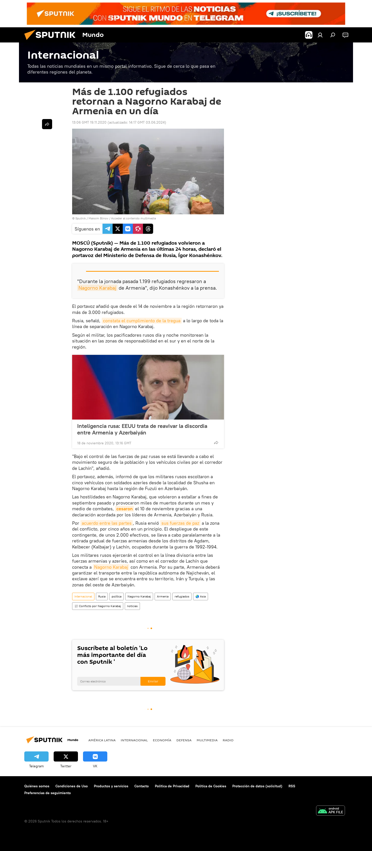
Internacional (83, 596)
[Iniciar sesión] (320, 35)
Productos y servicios (111, 786)
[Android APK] (330, 811)
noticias (132, 606)
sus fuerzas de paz (180, 523)
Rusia (102, 596)
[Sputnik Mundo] (52, 41)
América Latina (102, 740)
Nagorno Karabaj (97, 288)
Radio (228, 740)
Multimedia (207, 740)
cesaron (124, 509)
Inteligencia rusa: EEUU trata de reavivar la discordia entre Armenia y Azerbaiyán (142, 429)
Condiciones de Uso (71, 786)
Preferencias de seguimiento (47, 793)
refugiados (182, 596)
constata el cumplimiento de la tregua (141, 321)
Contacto (141, 786)
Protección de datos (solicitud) (257, 786)
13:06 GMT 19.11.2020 (89, 122)
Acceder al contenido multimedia (133, 218)
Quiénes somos (36, 786)
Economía (162, 740)
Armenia (163, 596)
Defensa (184, 740)
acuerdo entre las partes (107, 523)
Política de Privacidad (172, 786)
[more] (216, 443)
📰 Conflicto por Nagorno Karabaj (97, 606)
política (116, 596)
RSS (291, 786)
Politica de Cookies (210, 786)
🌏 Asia (200, 596)
